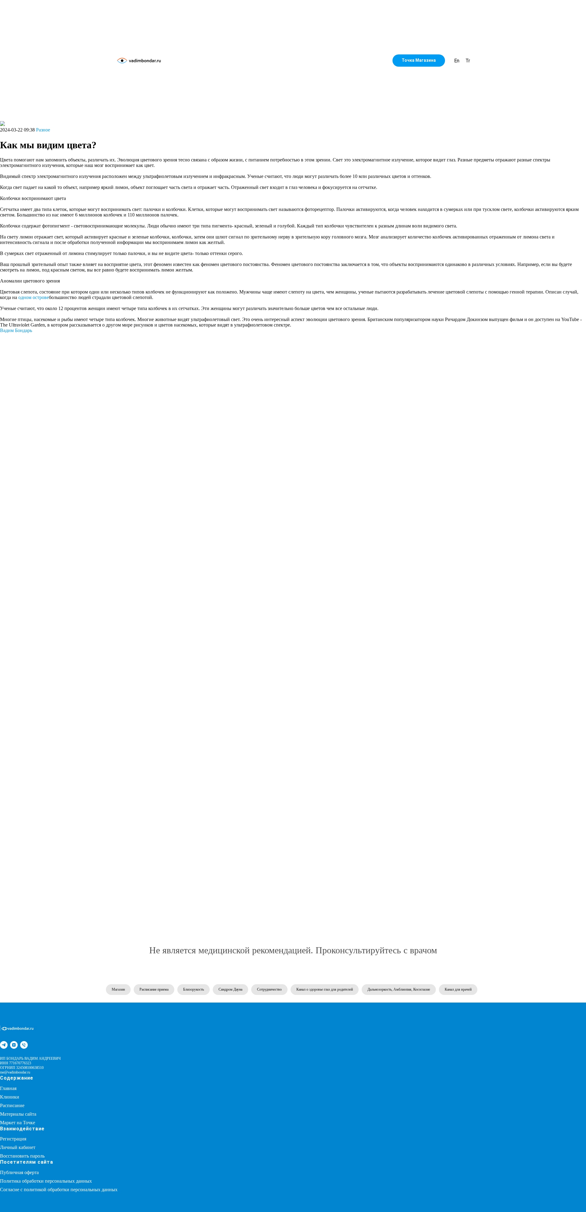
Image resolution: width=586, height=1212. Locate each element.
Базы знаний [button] (230, 61)
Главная (8, 1088)
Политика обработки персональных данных (46, 1181)
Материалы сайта (18, 1114)
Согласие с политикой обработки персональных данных (59, 1189)
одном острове (33, 297)
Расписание (12, 1105)
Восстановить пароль (22, 1155)
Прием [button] (290, 61)
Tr (467, 61)
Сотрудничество (326, 61)
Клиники (9, 1096)
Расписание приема (153, 989)
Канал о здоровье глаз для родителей (324, 989)
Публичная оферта (19, 1172)
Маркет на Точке (17, 1122)
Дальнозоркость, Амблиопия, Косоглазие (398, 989)
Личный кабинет (17, 1147)
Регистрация (13, 1138)
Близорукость (193, 989)
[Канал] (4, 1045)
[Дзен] (14, 1045)
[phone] (24, 1045)
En (456, 61)
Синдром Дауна (230, 989)
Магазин (263, 61)
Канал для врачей (458, 989)
